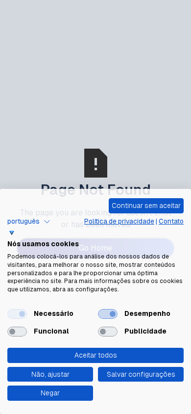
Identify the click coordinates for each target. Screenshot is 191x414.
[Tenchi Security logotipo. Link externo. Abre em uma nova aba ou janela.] (11, 233)
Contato (171, 221)
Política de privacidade (119, 221)
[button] (28, 222)
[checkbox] (17, 314)
